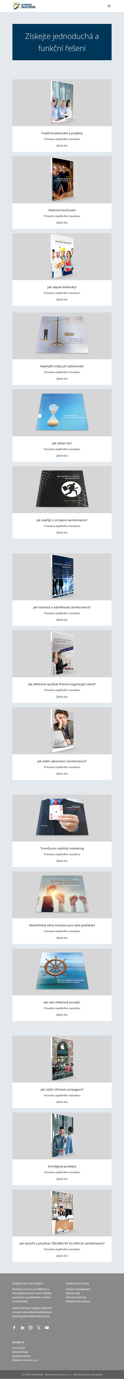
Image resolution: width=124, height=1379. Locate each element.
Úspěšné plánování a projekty (62, 133)
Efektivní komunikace (78, 1301)
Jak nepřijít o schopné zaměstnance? (62, 520)
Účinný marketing (76, 1297)
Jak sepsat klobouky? (62, 287)
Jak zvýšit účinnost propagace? (62, 1089)
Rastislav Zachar (21, 1356)
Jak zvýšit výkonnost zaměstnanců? (62, 761)
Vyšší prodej (73, 1293)
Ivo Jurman (18, 1347)
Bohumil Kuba (20, 1352)
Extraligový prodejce (62, 1166)
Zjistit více (62, 145)
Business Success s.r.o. (25, 1360)
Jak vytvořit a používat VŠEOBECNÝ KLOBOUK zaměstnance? (62, 1243)
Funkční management (78, 1289)
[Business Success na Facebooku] (14, 1328)
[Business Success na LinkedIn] (23, 1328)
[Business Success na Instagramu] (31, 1328)
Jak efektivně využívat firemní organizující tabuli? (62, 684)
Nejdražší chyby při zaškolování (62, 366)
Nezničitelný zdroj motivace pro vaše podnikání (62, 925)
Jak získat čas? (62, 443)
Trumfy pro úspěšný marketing (62, 848)
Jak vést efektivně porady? (62, 1002)
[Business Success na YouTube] (47, 1328)
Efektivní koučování (62, 210)
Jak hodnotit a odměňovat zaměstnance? (62, 607)
